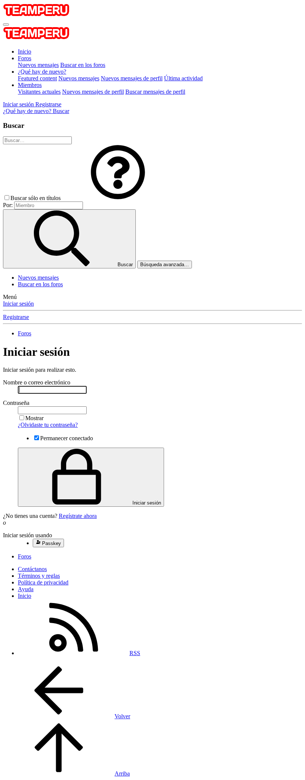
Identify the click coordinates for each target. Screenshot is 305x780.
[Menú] (6, 24)
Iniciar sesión (18, 303)
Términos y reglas (39, 576)
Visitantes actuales (39, 91)
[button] (118, 198)
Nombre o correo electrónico (36, 382)
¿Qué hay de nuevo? (42, 71)
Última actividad (183, 78)
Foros (24, 58)
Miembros (30, 85)
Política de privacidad (43, 582)
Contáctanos (32, 569)
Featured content (37, 78)
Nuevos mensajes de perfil (132, 78)
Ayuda (25, 589)
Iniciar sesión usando (27, 535)
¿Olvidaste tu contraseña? (48, 425)
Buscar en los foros (82, 65)
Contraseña (16, 403)
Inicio (24, 51)
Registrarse (16, 317)
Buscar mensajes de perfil (155, 91)
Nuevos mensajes (38, 65)
